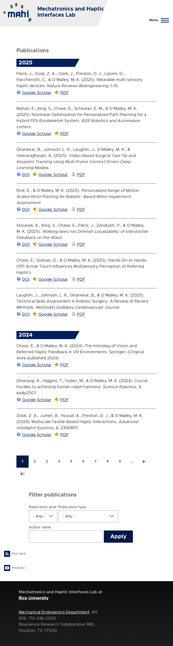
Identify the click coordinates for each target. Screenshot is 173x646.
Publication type (72, 507)
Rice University (34, 598)
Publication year (43, 507)
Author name (40, 527)
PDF (64, 93)
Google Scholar (36, 93)
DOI (26, 175)
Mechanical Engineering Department (54, 612)
